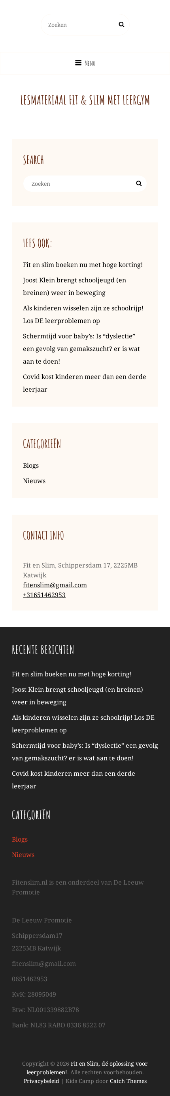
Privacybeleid (41, 1081)
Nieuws (34, 480)
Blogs (31, 465)
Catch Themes (128, 1081)
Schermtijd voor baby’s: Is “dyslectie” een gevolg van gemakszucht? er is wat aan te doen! (81, 349)
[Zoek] (121, 24)
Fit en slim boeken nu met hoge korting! (83, 264)
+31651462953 (44, 594)
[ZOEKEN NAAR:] (85, 24)
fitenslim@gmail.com (55, 585)
